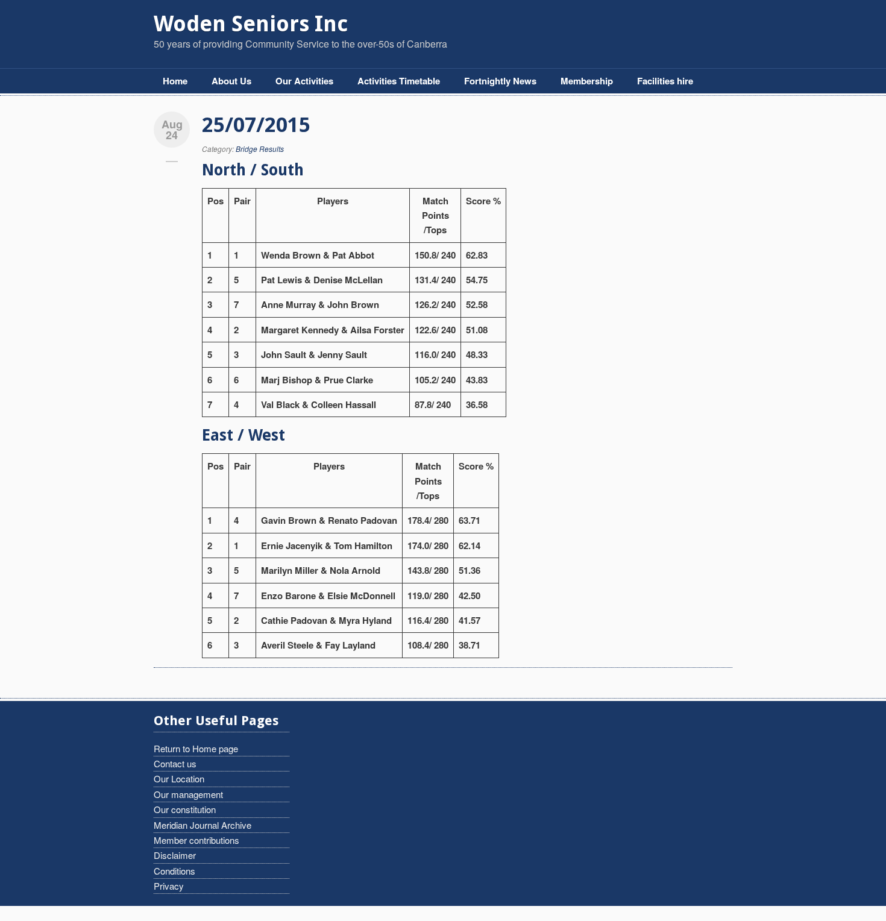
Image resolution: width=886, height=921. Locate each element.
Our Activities (304, 80)
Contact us (175, 763)
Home (175, 80)
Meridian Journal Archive (202, 825)
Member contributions (196, 840)
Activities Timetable (398, 80)
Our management (188, 794)
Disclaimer (175, 855)
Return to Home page (196, 748)
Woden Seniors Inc (251, 24)
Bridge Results (260, 148)
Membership (587, 80)
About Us (231, 80)
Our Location (179, 778)
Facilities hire (665, 80)
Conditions (174, 870)
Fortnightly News (500, 80)
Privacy (169, 885)
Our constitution (185, 809)
